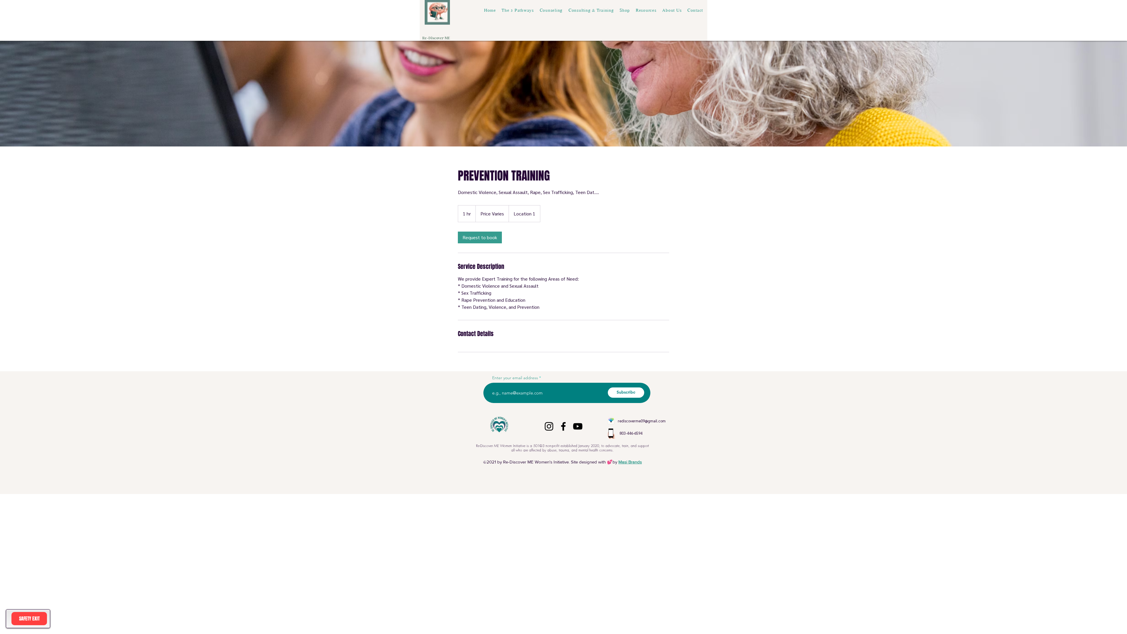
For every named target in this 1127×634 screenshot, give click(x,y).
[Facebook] (563, 426)
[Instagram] (549, 426)
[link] (480, 237)
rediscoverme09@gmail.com (642, 420)
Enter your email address (515, 378)
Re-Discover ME (436, 38)
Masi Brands (630, 461)
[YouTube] (577, 426)
